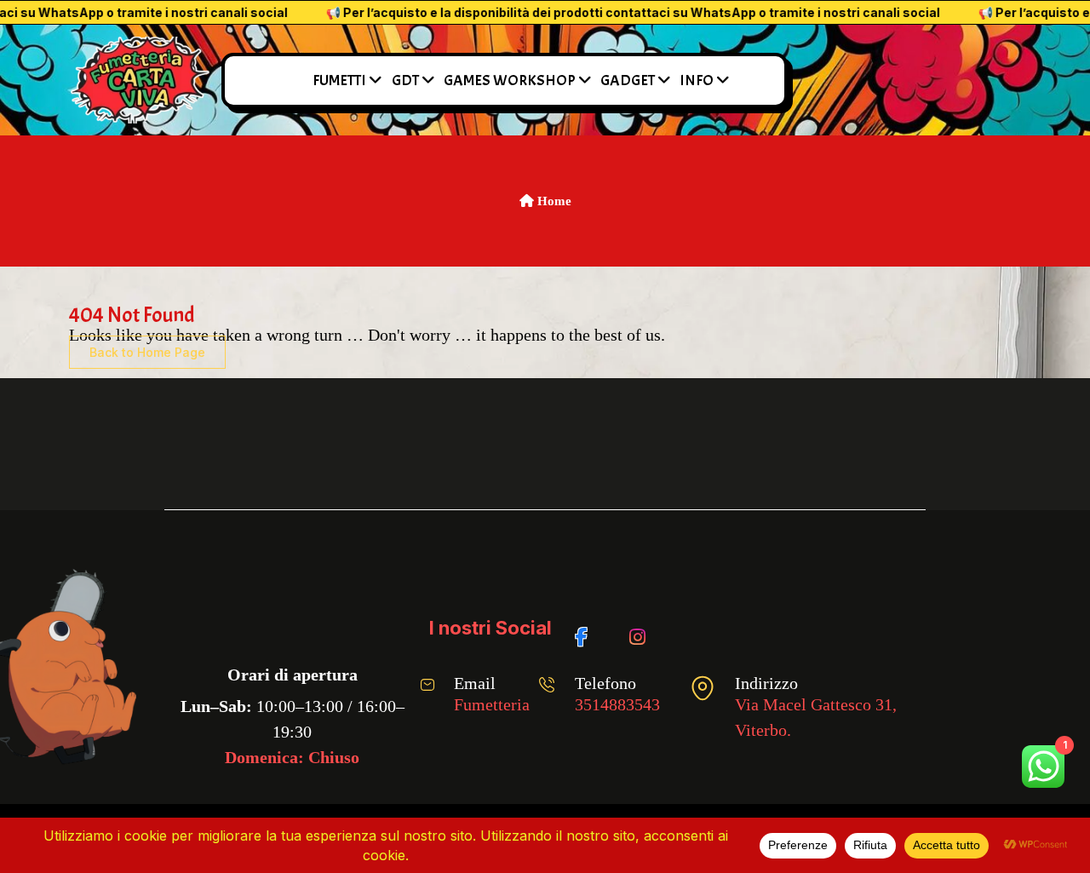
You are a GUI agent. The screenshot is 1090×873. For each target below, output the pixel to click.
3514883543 (617, 704)
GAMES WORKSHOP (510, 80)
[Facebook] (587, 628)
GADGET (627, 80)
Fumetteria (492, 704)
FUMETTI (339, 80)
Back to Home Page (147, 352)
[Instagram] (641, 628)
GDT (405, 80)
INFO (697, 80)
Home (552, 201)
